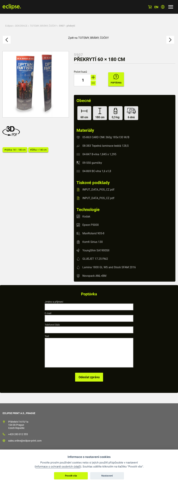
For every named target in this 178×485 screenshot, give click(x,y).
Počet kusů (80, 72)
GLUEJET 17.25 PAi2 (95, 258)
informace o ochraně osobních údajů (57, 466)
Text (47, 336)
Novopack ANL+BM (94, 275)
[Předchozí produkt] (7, 40)
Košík (150, 7)
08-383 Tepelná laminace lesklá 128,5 (105, 145)
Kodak (86, 216)
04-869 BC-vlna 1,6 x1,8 (96, 171)
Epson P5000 (90, 225)
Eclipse (9, 25)
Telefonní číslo (52, 325)
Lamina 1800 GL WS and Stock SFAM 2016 (109, 267)
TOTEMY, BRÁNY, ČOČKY (43, 25)
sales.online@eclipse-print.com (25, 440)
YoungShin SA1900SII (95, 250)
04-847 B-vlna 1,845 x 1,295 (99, 154)
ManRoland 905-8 (93, 233)
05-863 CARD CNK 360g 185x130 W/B (105, 137)
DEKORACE (21, 25)
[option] (35, 84)
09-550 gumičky (92, 162)
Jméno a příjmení (54, 302)
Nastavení (107, 475)
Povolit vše (71, 475)
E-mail (48, 313)
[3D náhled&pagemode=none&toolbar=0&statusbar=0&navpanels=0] (12, 135)
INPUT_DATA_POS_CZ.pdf (98, 189)
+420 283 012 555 (18, 434)
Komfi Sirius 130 (92, 242)
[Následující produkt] (170, 40)
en (156, 7)
